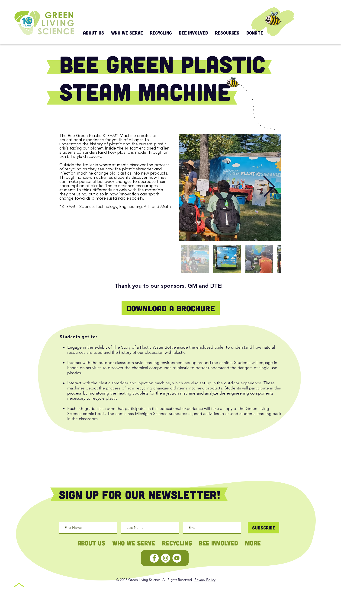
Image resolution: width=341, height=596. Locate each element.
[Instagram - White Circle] (165, 558)
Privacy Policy (205, 579)
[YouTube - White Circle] (176, 558)
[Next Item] (269, 187)
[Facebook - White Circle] (154, 558)
